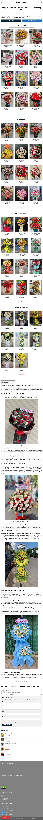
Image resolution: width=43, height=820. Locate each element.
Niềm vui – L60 (36, 160)
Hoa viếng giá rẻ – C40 (21, 327)
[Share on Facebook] (18, 681)
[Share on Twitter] (20, 681)
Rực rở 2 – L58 (7, 202)
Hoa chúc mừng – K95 (36, 233)
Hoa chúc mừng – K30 (7, 296)
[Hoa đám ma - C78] (21, 360)
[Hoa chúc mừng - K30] (7, 287)
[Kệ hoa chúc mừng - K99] (21, 287)
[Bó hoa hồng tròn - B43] (7, 78)
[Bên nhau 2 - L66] (7, 172)
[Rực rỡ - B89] (36, 36)
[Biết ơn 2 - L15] (21, 193)
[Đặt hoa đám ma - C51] (36, 339)
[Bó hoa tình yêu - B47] (36, 99)
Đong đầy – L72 (36, 139)
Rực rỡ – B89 (35, 45)
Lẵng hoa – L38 (21, 160)
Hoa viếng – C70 (7, 348)
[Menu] (1, 2)
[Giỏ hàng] (41, 2)
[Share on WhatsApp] (16, 681)
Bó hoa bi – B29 (36, 87)
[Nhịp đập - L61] (7, 130)
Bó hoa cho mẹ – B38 (21, 108)
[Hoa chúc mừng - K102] (7, 224)
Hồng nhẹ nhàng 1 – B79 (7, 45)
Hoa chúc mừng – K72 (36, 275)
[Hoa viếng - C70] (7, 339)
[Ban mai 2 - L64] (21, 130)
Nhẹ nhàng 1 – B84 (7, 66)
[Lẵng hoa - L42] (7, 151)
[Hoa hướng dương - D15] (21, 36)
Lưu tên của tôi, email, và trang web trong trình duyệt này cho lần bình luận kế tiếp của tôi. (21, 722)
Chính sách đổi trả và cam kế (6, 810)
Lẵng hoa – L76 (21, 181)
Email (3, 716)
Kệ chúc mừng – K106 (36, 296)
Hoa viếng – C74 (36, 327)
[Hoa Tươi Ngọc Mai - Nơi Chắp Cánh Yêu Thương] (21, 2)
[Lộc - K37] (7, 266)
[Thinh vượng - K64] (36, 245)
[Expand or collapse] (13, 382)
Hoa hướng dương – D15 (21, 45)
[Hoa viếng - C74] (36, 318)
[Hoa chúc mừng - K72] (36, 266)
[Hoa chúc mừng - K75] (7, 245)
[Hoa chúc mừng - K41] (21, 224)
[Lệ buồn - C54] (7, 360)
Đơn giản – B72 (7, 108)
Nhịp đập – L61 (7, 139)
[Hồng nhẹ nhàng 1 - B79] (7, 36)
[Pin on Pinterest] (24, 681)
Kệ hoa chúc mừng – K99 (21, 296)
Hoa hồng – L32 (36, 181)
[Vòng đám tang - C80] (7, 318)
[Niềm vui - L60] (36, 151)
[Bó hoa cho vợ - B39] (21, 57)
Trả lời (41, 694)
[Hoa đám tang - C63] (21, 339)
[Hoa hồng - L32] (36, 172)
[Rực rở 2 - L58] (7, 193)
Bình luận (4, 701)
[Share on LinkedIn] (26, 681)
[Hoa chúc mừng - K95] (36, 224)
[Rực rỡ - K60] (21, 266)
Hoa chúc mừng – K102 (7, 233)
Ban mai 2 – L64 (21, 139)
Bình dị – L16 (35, 202)
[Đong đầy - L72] (36, 130)
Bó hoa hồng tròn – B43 (7, 87)
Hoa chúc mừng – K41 (21, 233)
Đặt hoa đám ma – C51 (36, 348)
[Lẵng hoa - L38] (21, 151)
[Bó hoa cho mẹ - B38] (21, 99)
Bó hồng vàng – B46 (21, 87)
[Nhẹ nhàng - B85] (36, 57)
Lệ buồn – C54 (7, 369)
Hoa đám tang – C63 (21, 348)
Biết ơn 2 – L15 (21, 202)
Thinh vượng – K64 (35, 254)
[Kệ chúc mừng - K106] (36, 287)
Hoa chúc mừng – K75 (7, 254)
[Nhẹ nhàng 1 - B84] (7, 57)
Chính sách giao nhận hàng (6, 814)
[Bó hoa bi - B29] (36, 78)
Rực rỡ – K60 (21, 275)
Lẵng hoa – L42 (7, 160)
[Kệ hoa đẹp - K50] (21, 245)
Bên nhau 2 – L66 (7, 181)
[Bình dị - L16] (36, 193)
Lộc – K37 (7, 275)
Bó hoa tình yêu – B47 (36, 108)
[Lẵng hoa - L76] (21, 172)
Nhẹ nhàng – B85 (36, 66)
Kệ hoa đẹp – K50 (21, 254)
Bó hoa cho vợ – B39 (21, 66)
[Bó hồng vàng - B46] (21, 78)
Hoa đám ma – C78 (21, 369)
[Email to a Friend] (22, 681)
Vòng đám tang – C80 (7, 327)
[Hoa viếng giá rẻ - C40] (21, 318)
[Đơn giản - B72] (7, 99)
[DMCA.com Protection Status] (3, 787)
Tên (3, 711)
